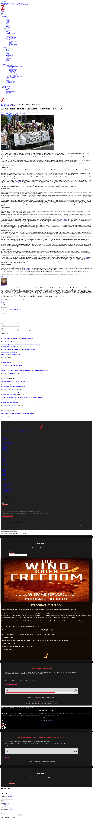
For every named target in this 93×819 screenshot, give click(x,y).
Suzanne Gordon (5, 112)
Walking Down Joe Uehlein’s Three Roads (10, 354)
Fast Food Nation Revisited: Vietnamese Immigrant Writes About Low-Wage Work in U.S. (21, 407)
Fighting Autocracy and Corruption (9, 376)
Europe (7, 54)
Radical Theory (12, 67)
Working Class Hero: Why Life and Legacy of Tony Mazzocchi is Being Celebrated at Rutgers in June (24, 370)
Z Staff (7, 88)
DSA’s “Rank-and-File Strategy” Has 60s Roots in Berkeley (14, 381)
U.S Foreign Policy (13, 74)
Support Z (8, 93)
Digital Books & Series (11, 77)
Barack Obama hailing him (19, 215)
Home (2, 104)
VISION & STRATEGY (8, 85)
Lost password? (4, 804)
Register (21, 814)
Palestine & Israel (9, 55)
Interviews (8, 25)
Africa (7, 48)
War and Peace (12, 105)
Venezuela (8, 60)
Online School (9, 65)
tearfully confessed (64, 219)
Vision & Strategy (10, 39)
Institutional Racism (13, 72)
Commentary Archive (10, 82)
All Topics (8, 45)
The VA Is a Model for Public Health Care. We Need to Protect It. (16, 359)
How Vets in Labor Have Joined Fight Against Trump (13, 386)
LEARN (5, 64)
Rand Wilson (10, 373)
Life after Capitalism (13, 44)
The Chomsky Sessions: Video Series (14, 76)
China (7, 53)
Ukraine (7, 59)
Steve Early (12, 112)
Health (2, 105)
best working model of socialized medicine (54, 272)
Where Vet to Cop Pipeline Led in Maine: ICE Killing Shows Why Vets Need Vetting (20, 344)
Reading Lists (9, 78)
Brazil (7, 50)
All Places (8, 61)
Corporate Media (9, 36)
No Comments (29, 112)
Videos (7, 19)
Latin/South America (10, 56)
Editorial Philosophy (10, 91)
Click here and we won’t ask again (43, 701)
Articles (7, 17)
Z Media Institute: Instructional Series (14, 66)
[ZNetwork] (3, 9)
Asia (7, 49)
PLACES (5, 47)
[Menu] (1, 14)
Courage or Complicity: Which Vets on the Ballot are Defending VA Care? (18, 349)
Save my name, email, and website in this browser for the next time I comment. (19, 330)
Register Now (10, 796)
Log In (2, 801)
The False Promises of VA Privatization (10, 402)
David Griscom (11, 368)
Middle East (8, 58)
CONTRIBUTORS (7, 63)
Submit (15, 530)
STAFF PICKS (6, 86)
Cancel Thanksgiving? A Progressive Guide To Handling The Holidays (17, 338)
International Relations (11, 34)
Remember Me (5, 803)
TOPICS (5, 28)
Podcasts (8, 20)
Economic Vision (12, 70)
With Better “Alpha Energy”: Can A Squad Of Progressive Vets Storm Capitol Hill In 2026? (22, 397)
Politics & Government (11, 37)
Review (5, 105)
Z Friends (8, 89)
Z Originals (8, 27)
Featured (8, 21)
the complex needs (26, 269)
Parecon (10, 43)
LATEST (5, 16)
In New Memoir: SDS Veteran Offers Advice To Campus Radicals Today (17, 413)
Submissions (8, 92)
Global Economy (12, 71)
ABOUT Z (5, 87)
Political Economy (13, 69)
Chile (7, 52)
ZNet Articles (7, 104)
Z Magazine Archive (10, 81)
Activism (8, 30)
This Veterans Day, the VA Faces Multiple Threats (12, 392)
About (2, 481)
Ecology (8, 31)
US (8, 105)
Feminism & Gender (10, 33)
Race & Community (10, 38)
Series (7, 22)
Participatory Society (13, 41)
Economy (8, 32)
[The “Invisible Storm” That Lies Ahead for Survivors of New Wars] (27, 149)
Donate (2, 10)
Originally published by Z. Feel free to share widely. (15, 113)
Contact (7, 94)
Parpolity (11, 42)
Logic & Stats (12, 75)
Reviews (8, 26)
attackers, (88, 236)
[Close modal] (1, 791)
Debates (7, 23)
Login (10, 809)
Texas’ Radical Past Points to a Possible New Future (12, 365)
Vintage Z (8, 83)
